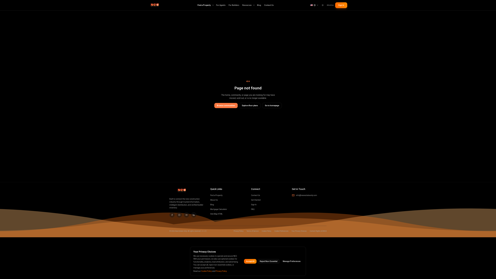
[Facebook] (172, 215)
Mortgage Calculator (218, 209)
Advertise (330, 5)
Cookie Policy (266, 231)
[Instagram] (179, 215)
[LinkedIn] (193, 215)
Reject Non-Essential (268, 261)
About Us (214, 200)
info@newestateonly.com (306, 195)
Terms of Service (253, 231)
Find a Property (204, 5)
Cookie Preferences (281, 231)
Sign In (341, 5)
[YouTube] (186, 215)
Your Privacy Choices (299, 231)
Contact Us (269, 5)
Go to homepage (272, 105)
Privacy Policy (238, 231)
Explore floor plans (250, 105)
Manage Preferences (292, 261)
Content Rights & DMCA (318, 231)
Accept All (250, 261)
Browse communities (226, 105)
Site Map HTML (216, 214)
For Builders (234, 5)
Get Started (256, 200)
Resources (247, 5)
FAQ (252, 209)
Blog (259, 5)
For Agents (221, 5)
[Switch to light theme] (322, 5)
